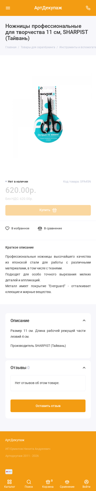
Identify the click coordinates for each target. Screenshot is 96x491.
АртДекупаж (48, 8)
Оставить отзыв (48, 406)
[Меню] (8, 8)
